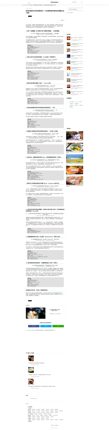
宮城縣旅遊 (47, 409)
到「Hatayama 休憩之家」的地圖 (35, 205)
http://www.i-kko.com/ (33, 126)
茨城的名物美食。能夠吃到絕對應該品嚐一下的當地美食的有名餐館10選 (77, 74)
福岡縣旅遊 (33, 419)
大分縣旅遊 (47, 419)
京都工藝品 (77, 103)
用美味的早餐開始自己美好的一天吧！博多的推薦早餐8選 (77, 62)
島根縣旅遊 (38, 416)
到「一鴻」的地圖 (32, 127)
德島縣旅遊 (38, 418)
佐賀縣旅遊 (38, 419)
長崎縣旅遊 (42, 419)
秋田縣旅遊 (42, 409)
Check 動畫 (72, 101)
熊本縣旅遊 (56, 419)
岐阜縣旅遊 (40, 413)
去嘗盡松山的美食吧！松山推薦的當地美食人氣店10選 (40, 374)
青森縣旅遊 (33, 409)
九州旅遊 (80, 101)
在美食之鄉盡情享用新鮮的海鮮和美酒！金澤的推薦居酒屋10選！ (77, 80)
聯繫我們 (56, 425)
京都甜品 (80, 105)
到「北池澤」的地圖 (33, 153)
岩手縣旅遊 (38, 409)
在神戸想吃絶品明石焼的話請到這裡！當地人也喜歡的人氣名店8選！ (77, 68)
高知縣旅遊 (47, 418)
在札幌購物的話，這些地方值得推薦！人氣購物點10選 (77, 56)
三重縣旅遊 (44, 413)
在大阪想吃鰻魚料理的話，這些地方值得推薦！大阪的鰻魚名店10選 (77, 44)
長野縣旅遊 (47, 412)
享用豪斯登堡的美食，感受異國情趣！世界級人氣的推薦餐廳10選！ (77, 50)
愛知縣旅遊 (35, 413)
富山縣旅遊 (42, 412)
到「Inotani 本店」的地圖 (33, 103)
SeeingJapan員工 (33, 376)
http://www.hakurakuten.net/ (34, 285)
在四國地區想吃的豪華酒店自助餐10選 (36, 363)
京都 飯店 (71, 103)
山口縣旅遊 (52, 416)
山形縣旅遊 (52, 409)
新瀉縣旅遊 (52, 412)
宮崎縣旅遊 (52, 419)
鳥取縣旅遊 (33, 416)
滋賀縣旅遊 (50, 415)
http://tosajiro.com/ (32, 204)
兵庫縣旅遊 (46, 415)
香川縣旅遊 (33, 418)
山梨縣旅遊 (33, 412)
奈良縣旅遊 (41, 415)
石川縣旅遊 (38, 412)
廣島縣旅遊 (47, 416)
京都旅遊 (76, 105)
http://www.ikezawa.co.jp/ (33, 152)
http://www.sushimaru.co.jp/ (34, 257)
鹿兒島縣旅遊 (61, 419)
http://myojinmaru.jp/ (33, 178)
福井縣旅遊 (56, 412)
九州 (76, 101)
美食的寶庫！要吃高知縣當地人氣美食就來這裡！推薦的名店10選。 (42, 386)
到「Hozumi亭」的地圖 (33, 232)
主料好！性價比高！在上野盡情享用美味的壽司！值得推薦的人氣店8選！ (77, 86)
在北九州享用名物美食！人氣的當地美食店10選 (77, 38)
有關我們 (52, 425)
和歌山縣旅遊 (55, 415)
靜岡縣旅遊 (49, 413)
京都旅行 (71, 105)
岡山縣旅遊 (42, 416)
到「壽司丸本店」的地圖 (33, 258)
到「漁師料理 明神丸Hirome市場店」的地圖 (36, 179)
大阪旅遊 (37, 415)
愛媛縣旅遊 (42, 418)
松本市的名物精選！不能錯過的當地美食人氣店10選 (77, 92)
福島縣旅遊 (56, 409)
